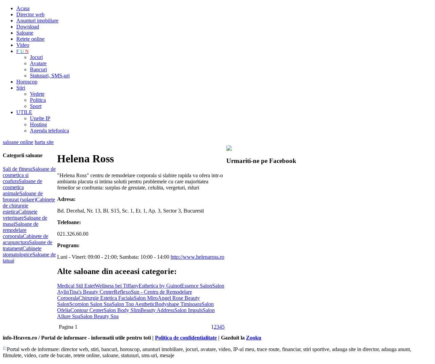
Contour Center (87, 310)
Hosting (38, 124)
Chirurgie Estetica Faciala (106, 298)
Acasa (23, 8)
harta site (44, 142)
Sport (35, 106)
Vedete (37, 94)
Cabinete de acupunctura (25, 239)
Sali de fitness (17, 169)
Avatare (38, 63)
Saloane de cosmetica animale (22, 187)
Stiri (20, 88)
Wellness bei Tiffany (117, 286)
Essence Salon (196, 286)
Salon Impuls (188, 310)
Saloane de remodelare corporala (20, 230)
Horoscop (26, 82)
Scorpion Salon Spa (90, 304)
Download (27, 27)
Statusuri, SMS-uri (50, 75)
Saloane (24, 33)
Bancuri (38, 69)
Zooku (253, 338)
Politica (38, 100)
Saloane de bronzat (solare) (23, 196)
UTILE (24, 112)
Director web (30, 14)
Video (22, 45)
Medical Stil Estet (76, 286)
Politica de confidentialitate (186, 338)
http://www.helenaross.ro (197, 257)
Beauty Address (157, 310)
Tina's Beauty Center (91, 292)
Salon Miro (146, 298)
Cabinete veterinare (20, 215)
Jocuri (36, 57)
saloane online (18, 142)
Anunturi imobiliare (37, 20)
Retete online (30, 39)
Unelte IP (40, 118)
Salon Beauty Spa (99, 316)
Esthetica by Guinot (160, 286)
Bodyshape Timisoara (178, 304)
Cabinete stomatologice (22, 251)
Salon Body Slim (122, 310)
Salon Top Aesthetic (133, 304)
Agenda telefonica (49, 130)
